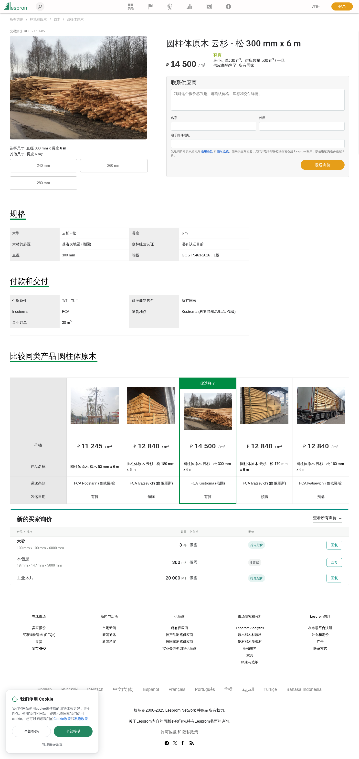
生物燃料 (250, 648)
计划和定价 (320, 635)
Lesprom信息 (320, 616)
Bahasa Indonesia (304, 689)
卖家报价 (39, 628)
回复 (334, 545)
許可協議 (169, 732)
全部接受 (73, 731)
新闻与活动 (109, 616)
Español (151, 689)
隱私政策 (190, 732)
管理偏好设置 (52, 744)
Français (177, 689)
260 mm (113, 165)
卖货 (38, 641)
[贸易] (130, 6)
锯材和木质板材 (250, 641)
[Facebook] (183, 743)
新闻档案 (109, 641)
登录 (342, 6)
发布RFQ (39, 648)
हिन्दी (228, 689)
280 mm (43, 183)
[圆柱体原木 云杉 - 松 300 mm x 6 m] (78, 87)
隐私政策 (223, 151)
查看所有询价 (327, 518)
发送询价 (322, 165)
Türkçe (270, 689)
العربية (248, 689)
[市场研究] (189, 6)
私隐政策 (81, 719)
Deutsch (95, 689)
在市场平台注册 (320, 628)
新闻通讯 (109, 635)
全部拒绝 (31, 731)
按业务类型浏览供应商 (179, 648)
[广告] (208, 6)
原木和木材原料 (250, 635)
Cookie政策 (62, 719)
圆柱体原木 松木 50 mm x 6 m (94, 466)
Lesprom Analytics (250, 628)
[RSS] (192, 743)
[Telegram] (167, 743)
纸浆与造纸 (249, 662)
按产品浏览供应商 (179, 635)
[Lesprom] (228, 6)
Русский (69, 689)
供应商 (179, 616)
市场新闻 (109, 628)
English (44, 689)
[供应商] (150, 6)
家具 (249, 655)
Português (205, 689)
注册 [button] (316, 6)
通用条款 (207, 151)
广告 (320, 641)
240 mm (43, 165)
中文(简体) (123, 689)
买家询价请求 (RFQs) (38, 635)
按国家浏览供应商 (179, 641)
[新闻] (169, 6)
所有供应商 (179, 628)
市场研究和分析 (250, 616)
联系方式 (320, 648)
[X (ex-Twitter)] (175, 743)
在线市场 (39, 616)
